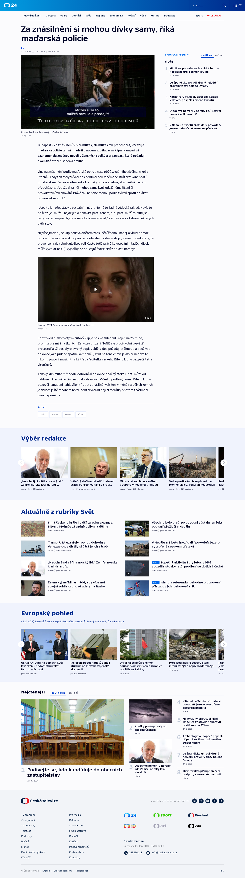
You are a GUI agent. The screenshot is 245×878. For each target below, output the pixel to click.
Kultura (155, 15)
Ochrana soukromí (63, 870)
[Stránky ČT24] (130, 815)
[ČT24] (10, 5)
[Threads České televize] (221, 801)
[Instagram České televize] (194, 801)
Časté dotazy (76, 852)
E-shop (25, 846)
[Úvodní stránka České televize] (39, 801)
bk (22, 47)
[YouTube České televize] (207, 801)
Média (68, 414)
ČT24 (80, 414)
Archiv (55, 414)
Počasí (132, 15)
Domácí (76, 15)
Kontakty (74, 857)
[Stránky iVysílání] (198, 815)
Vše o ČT (26, 857)
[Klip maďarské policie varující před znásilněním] (87, 92)
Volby (63, 15)
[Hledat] (224, 5)
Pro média (75, 814)
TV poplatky (28, 825)
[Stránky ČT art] (160, 825)
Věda (143, 15)
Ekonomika (116, 15)
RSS (222, 870)
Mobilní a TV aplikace (33, 852)
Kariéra (73, 841)
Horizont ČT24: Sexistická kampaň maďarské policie (64, 325)
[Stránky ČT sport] (163, 815)
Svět (88, 15)
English (46, 870)
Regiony (100, 15)
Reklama (74, 820)
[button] (96, 289)
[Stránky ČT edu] (194, 825)
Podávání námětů (79, 846)
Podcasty (169, 15)
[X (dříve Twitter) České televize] (214, 801)
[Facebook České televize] (201, 801)
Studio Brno (76, 825)
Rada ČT (73, 836)
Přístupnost (82, 870)
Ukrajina (51, 15)
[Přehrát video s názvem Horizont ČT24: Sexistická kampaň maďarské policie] (96, 289)
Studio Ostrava (77, 830)
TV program (28, 814)
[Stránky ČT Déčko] (130, 825)
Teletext (26, 830)
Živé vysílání (28, 820)
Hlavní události (32, 15)
